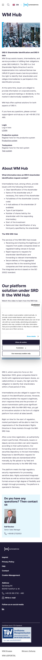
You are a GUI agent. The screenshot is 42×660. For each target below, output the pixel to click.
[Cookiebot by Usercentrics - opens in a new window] (31, 305)
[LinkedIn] (3, 609)
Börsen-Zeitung (28, 651)
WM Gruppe (7, 651)
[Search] (8, 5)
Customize (20, 348)
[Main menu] (3, 5)
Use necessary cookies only (21, 353)
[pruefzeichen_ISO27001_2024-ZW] (16, 642)
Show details (31, 336)
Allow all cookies (21, 342)
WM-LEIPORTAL (9, 656)
